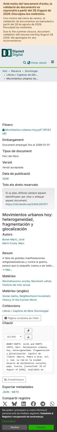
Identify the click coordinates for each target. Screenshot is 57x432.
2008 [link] (5, 178)
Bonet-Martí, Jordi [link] (13, 239)
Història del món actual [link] (16, 284)
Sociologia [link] (31, 71)
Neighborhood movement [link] (34, 296)
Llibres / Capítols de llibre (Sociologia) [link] (22, 74)
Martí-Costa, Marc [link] (13, 243)
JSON (5, 391)
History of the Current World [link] (19, 299)
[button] (25, 63)
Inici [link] (5, 71)
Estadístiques (15, 379)
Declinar (15, 427)
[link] (28, 131)
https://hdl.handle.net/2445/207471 (27, 204)
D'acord (41, 427)
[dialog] (28, 419)
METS (15, 391)
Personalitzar (9, 421)
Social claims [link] (10, 296)
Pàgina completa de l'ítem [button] (23, 318)
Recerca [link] (16, 71)
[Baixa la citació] (28, 336)
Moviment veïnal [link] (41, 281)
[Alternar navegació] (52, 63)
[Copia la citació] (28, 330)
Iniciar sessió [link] (39, 62)
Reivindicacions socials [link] (16, 281)
